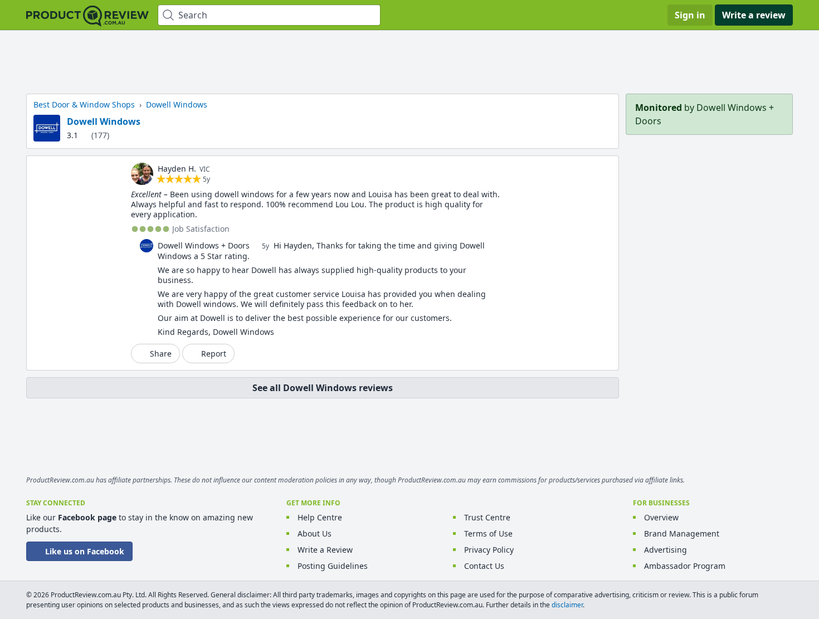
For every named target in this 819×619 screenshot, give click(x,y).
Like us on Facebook (84, 551)
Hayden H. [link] (177, 168)
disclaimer (567, 605)
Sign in (690, 15)
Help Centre (320, 517)
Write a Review (325, 549)
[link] (142, 174)
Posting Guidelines (333, 565)
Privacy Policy (489, 549)
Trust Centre (487, 517)
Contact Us (484, 565)
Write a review (754, 15)
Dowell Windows (103, 121)
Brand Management (681, 533)
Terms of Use (488, 533)
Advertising (665, 549)
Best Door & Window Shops (84, 104)
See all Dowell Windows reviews (322, 388)
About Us (315, 533)
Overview (661, 517)
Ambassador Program (684, 565)
